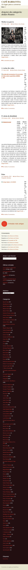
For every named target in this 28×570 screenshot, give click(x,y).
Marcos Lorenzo (6, 433)
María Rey (5, 445)
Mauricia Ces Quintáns (8, 456)
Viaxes (4, 525)
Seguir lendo (5, 57)
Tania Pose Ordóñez (7, 518)
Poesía (4, 505)
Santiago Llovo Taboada (8, 514)
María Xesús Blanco (7, 447)
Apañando (5, 282)
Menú (2, 7)
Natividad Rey (6, 480)
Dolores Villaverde (7, 345)
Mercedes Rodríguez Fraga (9, 461)
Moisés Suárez (6, 471)
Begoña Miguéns (7, 328)
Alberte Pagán (6, 306)
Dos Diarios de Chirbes (13, 235)
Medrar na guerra (7, 22)
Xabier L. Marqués (7, 534)
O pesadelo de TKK (12, 240)
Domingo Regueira (7, 348)
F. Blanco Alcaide (7, 368)
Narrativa (22, 118)
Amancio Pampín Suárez (8, 313)
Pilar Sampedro (6, 503)
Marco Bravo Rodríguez (8, 430)
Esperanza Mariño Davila (8, 361)
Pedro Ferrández (7, 498)
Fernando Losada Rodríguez (9, 370)
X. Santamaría (6, 532)
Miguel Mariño (6, 469)
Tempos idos (6, 275)
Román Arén (6, 509)
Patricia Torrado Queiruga (9, 494)
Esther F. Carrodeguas (8, 363)
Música (4, 474)
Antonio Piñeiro (6, 322)
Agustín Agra (6, 301)
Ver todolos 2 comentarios (9, 108)
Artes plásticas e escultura (9, 324)
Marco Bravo (6, 428)
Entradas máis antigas (13, 224)
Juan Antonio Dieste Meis (8, 406)
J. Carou (5, 395)
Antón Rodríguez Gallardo (9, 319)
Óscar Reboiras (6, 489)
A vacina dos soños (7, 68)
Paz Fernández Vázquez (8, 496)
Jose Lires (5, 404)
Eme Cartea (5, 352)
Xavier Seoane (6, 536)
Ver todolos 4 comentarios (9, 166)
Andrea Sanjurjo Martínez (9, 315)
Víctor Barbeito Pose (7, 527)
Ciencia (19, 70)
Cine (20, 24)
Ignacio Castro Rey (7, 391)
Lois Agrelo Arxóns (7, 415)
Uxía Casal (5, 523)
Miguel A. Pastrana (7, 465)
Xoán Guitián (6, 543)
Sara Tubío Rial (6, 516)
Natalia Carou (6, 478)
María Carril (5, 439)
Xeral (4, 538)
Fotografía (3, 177)
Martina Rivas (6, 454)
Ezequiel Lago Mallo (7, 366)
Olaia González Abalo (8, 485)
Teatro (4, 520)
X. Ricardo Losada (7, 529)
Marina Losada (6, 450)
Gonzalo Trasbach (7, 386)
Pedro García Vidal (7, 500)
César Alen (5, 339)
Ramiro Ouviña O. (7, 507)
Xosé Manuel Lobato (7, 545)
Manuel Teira (6, 426)
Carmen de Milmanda (8, 336)
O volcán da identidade (9, 116)
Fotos (3, 174)
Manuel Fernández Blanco (9, 420)
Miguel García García (8, 467)
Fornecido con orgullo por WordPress (9, 567)
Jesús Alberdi (6, 402)
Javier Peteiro (6, 398)
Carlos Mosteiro (6, 332)
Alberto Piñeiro (6, 310)
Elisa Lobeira (6, 350)
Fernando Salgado (7, 374)
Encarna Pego (6, 357)
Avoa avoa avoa (6, 271)
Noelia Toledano (6, 482)
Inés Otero (5, 393)
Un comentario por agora (8, 60)
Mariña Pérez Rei (7, 452)
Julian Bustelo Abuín (7, 409)
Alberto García (6, 308)
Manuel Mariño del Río (8, 424)
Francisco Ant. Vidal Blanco (9, 380)
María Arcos (5, 437)
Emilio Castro (6, 354)
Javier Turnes (6, 400)
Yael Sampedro (6, 549)
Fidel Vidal (5, 376)
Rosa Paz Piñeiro (7, 512)
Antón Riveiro (15, 24)
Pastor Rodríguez (7, 491)
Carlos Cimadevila (7, 330)
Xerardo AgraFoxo (7, 541)
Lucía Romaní (6, 418)
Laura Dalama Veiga (7, 411)
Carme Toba (5, 334)
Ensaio (22, 24)
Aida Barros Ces (6, 304)
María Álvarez (6, 435)
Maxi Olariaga (6, 459)
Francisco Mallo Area (7, 384)
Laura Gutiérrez (6, 413)
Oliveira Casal (6, 487)
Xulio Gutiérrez (6, 547)
